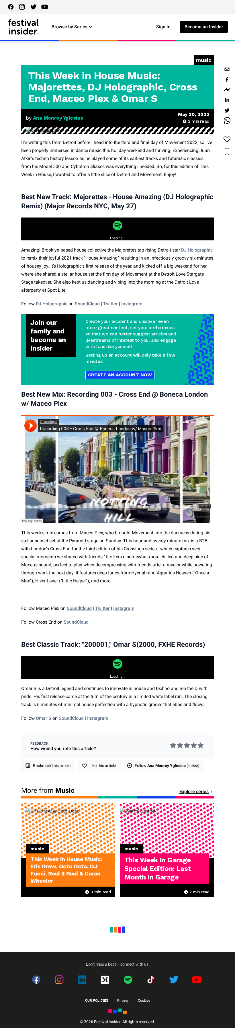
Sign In (163, 26)
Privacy (123, 1001)
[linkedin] (227, 100)
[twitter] (227, 110)
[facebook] (227, 79)
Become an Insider (204, 26)
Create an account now (120, 374)
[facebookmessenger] (227, 90)
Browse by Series (69, 26)
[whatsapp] (227, 121)
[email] (227, 69)
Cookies (144, 1001)
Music (203, 60)
